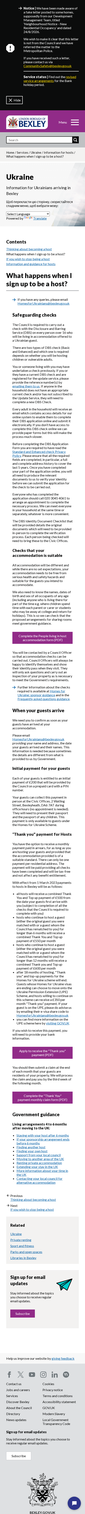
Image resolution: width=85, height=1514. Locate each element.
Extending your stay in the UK (37, 1167)
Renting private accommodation (39, 1163)
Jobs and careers (18, 1390)
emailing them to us (26, 386)
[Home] (27, 122)
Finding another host (31, 1147)
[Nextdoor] (66, 1374)
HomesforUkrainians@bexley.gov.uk (44, 303)
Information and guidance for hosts (30, 264)
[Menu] (75, 122)
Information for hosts (58, 152)
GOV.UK (48, 1408)
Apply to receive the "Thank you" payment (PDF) (42, 1053)
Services (22, 152)
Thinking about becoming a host (29, 249)
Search (75, 140)
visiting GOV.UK (57, 1023)
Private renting (20, 1240)
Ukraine (36, 152)
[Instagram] (43, 1374)
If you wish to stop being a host (28, 259)
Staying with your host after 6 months (43, 1135)
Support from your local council (39, 1155)
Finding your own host (32, 1151)
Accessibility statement (59, 1402)
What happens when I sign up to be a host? (35, 254)
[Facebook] (9, 1374)
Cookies (48, 1384)
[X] (21, 1374)
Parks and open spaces (26, 1252)
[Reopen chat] (74, 1503)
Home (10, 152)
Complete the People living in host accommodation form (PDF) (42, 638)
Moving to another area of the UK (40, 1159)
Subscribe (22, 1314)
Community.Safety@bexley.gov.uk (48, 66)
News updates (16, 1420)
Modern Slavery (53, 1414)
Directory (13, 1414)
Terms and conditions (57, 1396)
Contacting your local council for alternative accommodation (40, 1180)
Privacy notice (52, 1390)
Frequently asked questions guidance (44, 699)
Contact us (13, 1384)
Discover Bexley (17, 1402)
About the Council (19, 1408)
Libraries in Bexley (23, 1258)
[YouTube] (32, 1374)
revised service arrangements (50, 79)
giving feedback (63, 1358)
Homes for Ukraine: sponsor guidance (41, 693)
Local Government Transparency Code (56, 1422)
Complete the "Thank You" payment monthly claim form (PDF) (42, 1098)
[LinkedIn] (55, 1374)
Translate (40, 218)
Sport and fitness (22, 1246)
